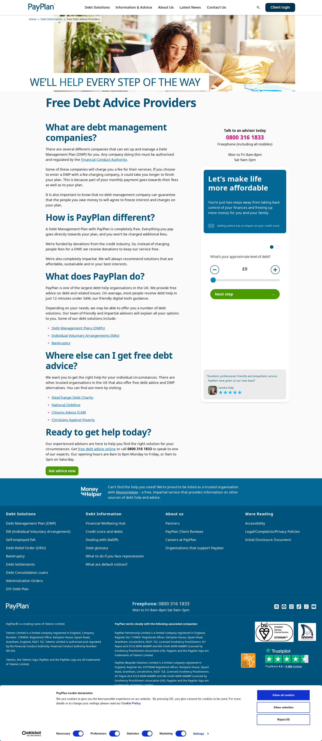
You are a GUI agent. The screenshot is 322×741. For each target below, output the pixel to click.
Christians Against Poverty (73, 419)
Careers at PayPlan (180, 539)
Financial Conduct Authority (104, 159)
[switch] (114, 734)
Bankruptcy (61, 343)
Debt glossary (97, 547)
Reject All (283, 719)
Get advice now (62, 470)
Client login (280, 7)
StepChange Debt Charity (72, 397)
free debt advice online (97, 448)
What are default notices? (106, 564)
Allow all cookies (283, 695)
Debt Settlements (20, 564)
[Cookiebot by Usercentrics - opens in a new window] (31, 734)
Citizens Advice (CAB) (69, 412)
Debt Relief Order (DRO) (26, 547)
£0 (244, 269)
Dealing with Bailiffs (102, 539)
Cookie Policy (131, 703)
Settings (198, 733)
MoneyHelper (127, 492)
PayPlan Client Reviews (184, 531)
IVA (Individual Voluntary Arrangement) (38, 531)
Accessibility (255, 523)
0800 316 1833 (174, 603)
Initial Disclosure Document (268, 539)
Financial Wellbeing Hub (105, 523)
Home (32, 19)
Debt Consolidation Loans (27, 572)
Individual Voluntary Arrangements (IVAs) (85, 335)
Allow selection (283, 707)
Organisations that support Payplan (194, 547)
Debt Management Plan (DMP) (31, 523)
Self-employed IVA (20, 539)
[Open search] (258, 7)
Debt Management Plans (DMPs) (78, 328)
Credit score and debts (104, 531)
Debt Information (51, 19)
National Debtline (66, 404)
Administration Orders (24, 580)
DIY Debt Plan (17, 588)
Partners (172, 523)
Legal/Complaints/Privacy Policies (272, 531)
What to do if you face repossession (115, 556)
